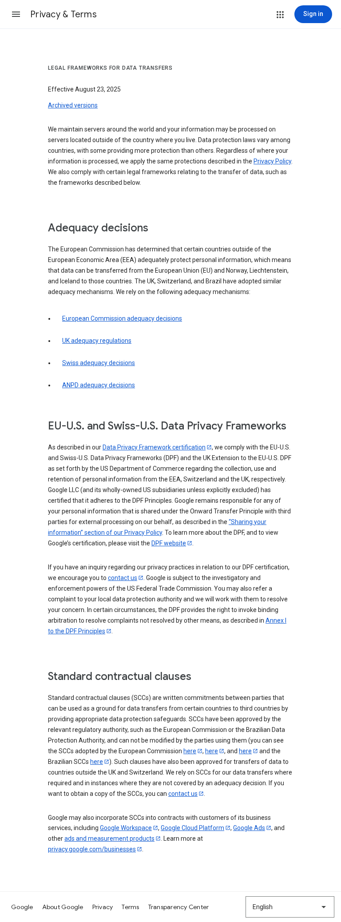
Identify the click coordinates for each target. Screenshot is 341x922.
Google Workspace (126, 827)
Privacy (102, 907)
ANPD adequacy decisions (98, 385)
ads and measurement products (109, 838)
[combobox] (290, 907)
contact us (122, 577)
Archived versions (73, 105)
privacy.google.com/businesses (92, 849)
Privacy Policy (272, 161)
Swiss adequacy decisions (98, 362)
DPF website (168, 543)
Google (22, 907)
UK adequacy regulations (96, 340)
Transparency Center (178, 907)
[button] (16, 14)
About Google (62, 907)
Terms (130, 907)
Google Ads (249, 827)
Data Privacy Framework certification (154, 447)
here (189, 751)
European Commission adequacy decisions (122, 318)
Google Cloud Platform (192, 827)
